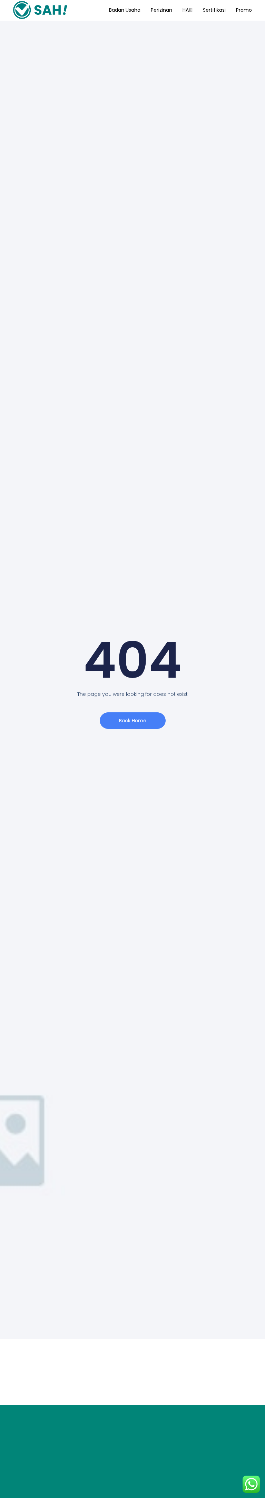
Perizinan (161, 10)
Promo (244, 10)
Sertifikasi (214, 10)
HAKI (188, 10)
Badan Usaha (124, 10)
